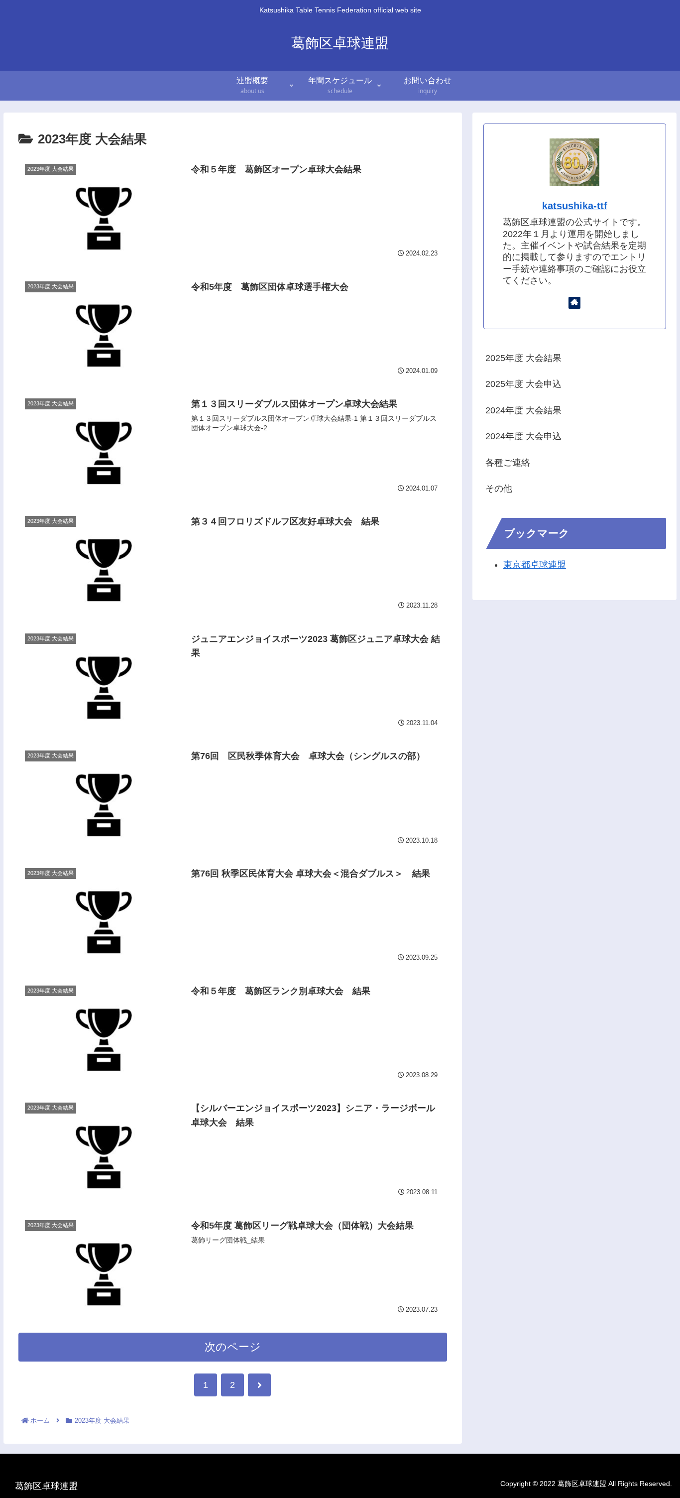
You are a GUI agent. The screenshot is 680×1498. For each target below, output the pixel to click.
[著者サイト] (574, 303)
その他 (498, 489)
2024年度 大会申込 (523, 436)
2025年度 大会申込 (523, 384)
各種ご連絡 (507, 463)
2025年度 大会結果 (523, 358)
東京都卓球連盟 (534, 565)
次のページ (233, 1347)
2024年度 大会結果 (523, 410)
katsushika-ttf (574, 205)
